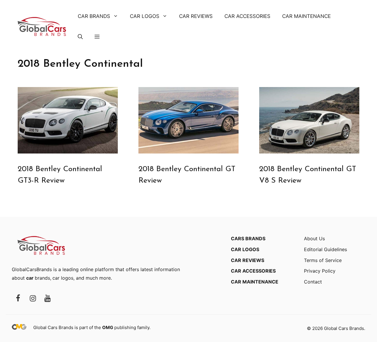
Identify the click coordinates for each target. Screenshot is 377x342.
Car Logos (144, 16)
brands (38, 278)
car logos (62, 278)
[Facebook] (18, 298)
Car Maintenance (306, 16)
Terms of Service (323, 260)
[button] (80, 36)
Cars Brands (248, 238)
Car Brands (94, 16)
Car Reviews (196, 16)
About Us (314, 238)
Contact (313, 282)
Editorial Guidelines (325, 249)
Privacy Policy (319, 271)
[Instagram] (32, 298)
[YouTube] (47, 298)
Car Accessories (247, 16)
